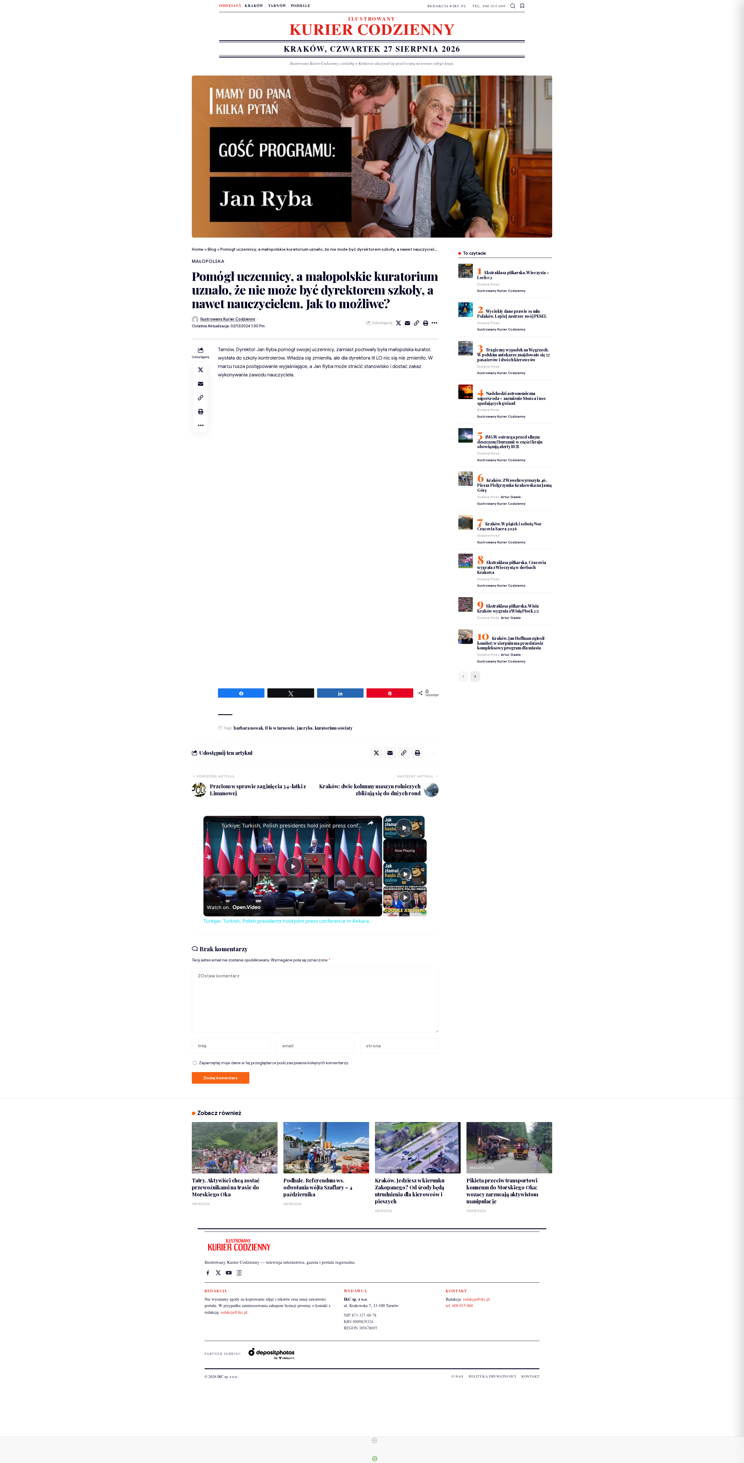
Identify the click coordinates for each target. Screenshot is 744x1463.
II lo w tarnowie (279, 728)
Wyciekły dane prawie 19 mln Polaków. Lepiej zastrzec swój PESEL (512, 313)
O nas (458, 1376)
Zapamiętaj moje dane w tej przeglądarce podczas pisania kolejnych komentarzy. (274, 1062)
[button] (513, 6)
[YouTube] (229, 1273)
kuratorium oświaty (333, 728)
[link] (213, 825)
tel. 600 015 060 (488, 5)
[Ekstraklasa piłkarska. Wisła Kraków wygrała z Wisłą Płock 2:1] (465, 604)
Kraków (254, 5)
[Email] (407, 323)
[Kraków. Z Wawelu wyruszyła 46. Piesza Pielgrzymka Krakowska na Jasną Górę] (465, 478)
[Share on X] (398, 323)
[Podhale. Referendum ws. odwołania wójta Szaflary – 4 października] (326, 1147)
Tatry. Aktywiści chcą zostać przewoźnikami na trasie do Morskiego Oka (225, 1187)
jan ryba (304, 728)
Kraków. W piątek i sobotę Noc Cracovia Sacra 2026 (509, 526)
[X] (218, 1273)
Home (197, 249)
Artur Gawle (511, 497)
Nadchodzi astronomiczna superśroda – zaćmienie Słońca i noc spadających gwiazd (511, 398)
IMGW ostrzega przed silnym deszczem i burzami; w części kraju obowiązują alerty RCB (509, 442)
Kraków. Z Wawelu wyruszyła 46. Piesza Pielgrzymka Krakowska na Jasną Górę (514, 485)
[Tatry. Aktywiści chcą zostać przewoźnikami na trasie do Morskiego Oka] (235, 1147)
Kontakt (530, 1376)
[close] (374, 1440)
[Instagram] (239, 1273)
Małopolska (208, 261)
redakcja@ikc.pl (447, 5)
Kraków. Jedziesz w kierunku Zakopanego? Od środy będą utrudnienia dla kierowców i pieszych (409, 1191)
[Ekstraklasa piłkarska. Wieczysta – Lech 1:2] (465, 271)
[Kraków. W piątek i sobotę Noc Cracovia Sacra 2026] (465, 522)
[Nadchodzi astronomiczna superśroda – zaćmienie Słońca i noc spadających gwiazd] (465, 392)
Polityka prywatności (492, 1376)
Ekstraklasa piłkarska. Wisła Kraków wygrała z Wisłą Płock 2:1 (508, 608)
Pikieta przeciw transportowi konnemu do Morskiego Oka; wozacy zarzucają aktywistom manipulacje (502, 1191)
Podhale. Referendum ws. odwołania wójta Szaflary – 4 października (317, 1187)
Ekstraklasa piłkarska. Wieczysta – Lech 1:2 (513, 275)
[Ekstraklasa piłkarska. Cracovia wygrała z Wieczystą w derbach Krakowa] (465, 561)
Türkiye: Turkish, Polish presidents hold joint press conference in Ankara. (291, 825)
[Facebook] (208, 1273)
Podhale (300, 5)
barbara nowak (248, 728)
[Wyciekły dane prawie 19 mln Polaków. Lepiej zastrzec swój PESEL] (465, 309)
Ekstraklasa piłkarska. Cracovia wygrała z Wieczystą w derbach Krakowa (511, 567)
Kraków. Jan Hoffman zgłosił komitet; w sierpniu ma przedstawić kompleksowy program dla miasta (510, 643)
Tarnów (277, 5)
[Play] (405, 874)
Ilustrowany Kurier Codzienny (227, 319)
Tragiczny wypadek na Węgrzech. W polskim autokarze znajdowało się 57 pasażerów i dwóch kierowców (513, 354)
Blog (212, 249)
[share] (370, 823)
